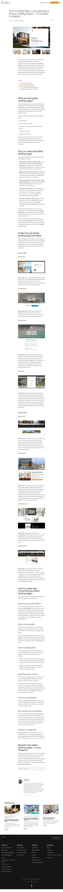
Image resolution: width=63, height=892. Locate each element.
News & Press (35, 857)
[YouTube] (31, 881)
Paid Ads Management (6, 855)
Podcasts (49, 850)
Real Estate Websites (6, 847)
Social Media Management (7, 852)
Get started (54, 2)
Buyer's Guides (7, 817)
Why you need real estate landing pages (26, 84)
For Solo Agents (20, 847)
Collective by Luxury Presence (54, 855)
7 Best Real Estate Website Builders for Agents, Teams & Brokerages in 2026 (11, 820)
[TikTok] (34, 881)
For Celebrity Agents (22, 850)
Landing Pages (16, 20)
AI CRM (3, 857)
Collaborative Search (6, 866)
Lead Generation (21, 20)
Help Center (50, 857)
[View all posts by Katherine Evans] (20, 781)
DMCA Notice (38, 879)
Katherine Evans (26, 779)
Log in (48, 2)
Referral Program (36, 860)
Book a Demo (56, 837)
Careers (34, 855)
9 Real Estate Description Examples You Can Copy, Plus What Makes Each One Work (31, 819)
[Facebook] (26, 881)
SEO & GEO (4, 850)
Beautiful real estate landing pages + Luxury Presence (29, 89)
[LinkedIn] (37, 881)
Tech (11, 817)
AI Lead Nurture (5, 864)
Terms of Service (32, 879)
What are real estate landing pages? (26, 82)
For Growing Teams (21, 852)
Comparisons (50, 852)
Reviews (34, 852)
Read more (6, 829)
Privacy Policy (25, 879)
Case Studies (35, 847)
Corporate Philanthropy (37, 862)
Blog (48, 847)
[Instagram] (29, 881)
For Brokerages (20, 855)
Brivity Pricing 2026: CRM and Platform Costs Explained (49, 818)
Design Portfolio (36, 850)
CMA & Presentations (6, 869)
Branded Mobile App (6, 871)
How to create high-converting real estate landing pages (29, 87)
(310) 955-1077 (43, 2)
